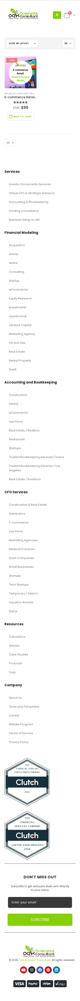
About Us (15, 698)
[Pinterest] (48, 969)
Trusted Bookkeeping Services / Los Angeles (34, 468)
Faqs (12, 672)
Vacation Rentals (21, 602)
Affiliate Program (21, 724)
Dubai (13, 611)
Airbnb (13, 254)
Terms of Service (21, 733)
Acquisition (17, 245)
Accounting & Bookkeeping (28, 202)
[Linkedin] (56, 969)
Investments (17, 307)
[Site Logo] (24, 15)
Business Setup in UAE (24, 220)
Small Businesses (21, 567)
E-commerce (18, 522)
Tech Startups (19, 584)
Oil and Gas (17, 343)
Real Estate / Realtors (24, 430)
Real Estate (17, 352)
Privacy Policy (18, 742)
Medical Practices (22, 549)
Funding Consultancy (24, 211)
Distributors (17, 513)
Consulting (16, 272)
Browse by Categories (16, 93)
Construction (18, 395)
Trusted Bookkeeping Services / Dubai (36, 457)
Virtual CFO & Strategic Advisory (31, 193)
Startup (14, 281)
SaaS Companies (21, 558)
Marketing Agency (22, 334)
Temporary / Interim (23, 593)
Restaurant (17, 439)
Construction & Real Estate (28, 505)
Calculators (17, 637)
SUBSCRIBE (40, 919)
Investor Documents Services (30, 184)
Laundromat (17, 316)
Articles (14, 645)
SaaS (12, 369)
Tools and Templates (24, 706)
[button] (57, 15)
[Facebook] (40, 969)
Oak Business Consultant (35, 960)
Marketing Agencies (23, 540)
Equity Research (20, 298)
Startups (15, 448)
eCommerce (18, 289)
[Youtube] (23, 969)
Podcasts (15, 663)
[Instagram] (31, 969)
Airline (13, 263)
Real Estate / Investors (25, 479)
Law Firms (16, 421)
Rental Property (20, 360)
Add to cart (23, 116)
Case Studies (18, 654)
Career (14, 715)
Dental (13, 404)
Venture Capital (20, 325)
